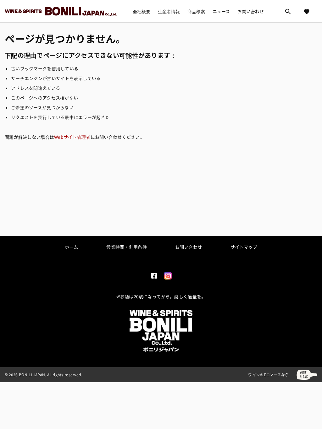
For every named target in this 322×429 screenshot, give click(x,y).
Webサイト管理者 (72, 137)
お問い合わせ (250, 11)
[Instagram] (168, 274)
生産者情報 (169, 11)
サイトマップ (244, 247)
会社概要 (141, 11)
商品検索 (196, 11)
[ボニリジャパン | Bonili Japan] (161, 330)
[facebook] (154, 274)
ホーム (71, 247)
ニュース (221, 11)
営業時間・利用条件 (126, 247)
